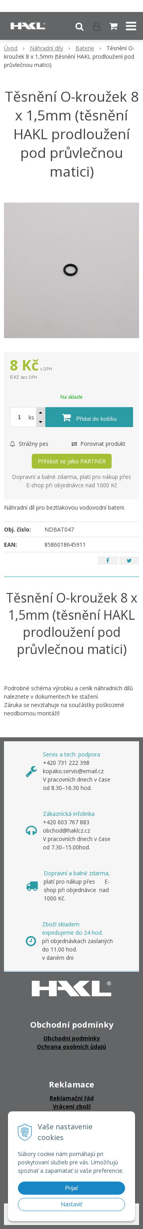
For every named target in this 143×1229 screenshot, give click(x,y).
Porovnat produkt (102, 443)
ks (31, 417)
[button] (79, 26)
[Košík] (114, 26)
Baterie (84, 48)
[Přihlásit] (96, 26)
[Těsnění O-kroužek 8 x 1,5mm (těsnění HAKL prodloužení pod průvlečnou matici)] (71, 270)
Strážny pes (32, 443)
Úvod (10, 48)
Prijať (71, 1188)
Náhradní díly (46, 48)
